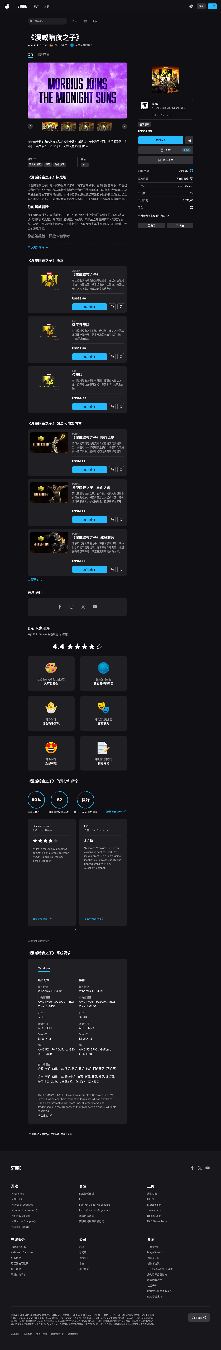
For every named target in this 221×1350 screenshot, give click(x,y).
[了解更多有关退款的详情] (191, 179)
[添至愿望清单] (120, 306)
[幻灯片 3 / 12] (86, 126)
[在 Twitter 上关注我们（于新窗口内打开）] (83, 607)
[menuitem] (75, 21)
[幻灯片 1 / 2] (75, 929)
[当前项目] (50, 126)
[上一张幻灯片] (30, 126)
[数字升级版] (49, 329)
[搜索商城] (31, 21)
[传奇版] (49, 379)
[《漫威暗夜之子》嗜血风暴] (49, 442)
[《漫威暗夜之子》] (49, 279)
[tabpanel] (77, 1014)
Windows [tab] (44, 968)
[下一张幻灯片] (124, 126)
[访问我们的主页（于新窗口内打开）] (71, 607)
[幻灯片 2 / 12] (68, 126)
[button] (77, 247)
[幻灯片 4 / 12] (104, 126)
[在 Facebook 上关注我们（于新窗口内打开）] (59, 607)
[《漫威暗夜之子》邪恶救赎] (49, 542)
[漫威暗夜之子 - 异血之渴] (49, 492)
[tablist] (77, 968)
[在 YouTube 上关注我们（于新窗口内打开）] (95, 607)
